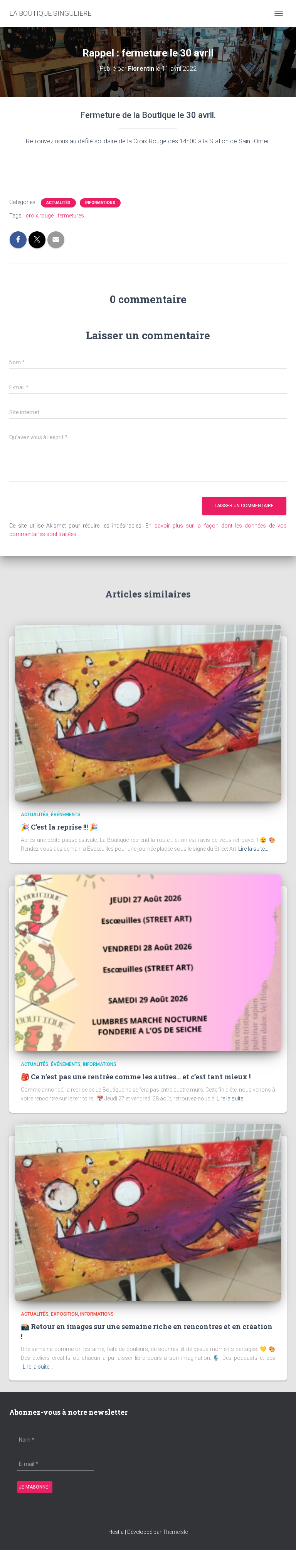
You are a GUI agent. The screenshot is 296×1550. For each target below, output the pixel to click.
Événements (66, 814)
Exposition (64, 1314)
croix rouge (40, 215)
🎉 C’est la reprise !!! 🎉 (59, 826)
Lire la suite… (253, 849)
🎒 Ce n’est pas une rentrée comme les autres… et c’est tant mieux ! (136, 1076)
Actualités (58, 203)
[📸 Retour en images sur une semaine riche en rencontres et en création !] (148, 1212)
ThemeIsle (175, 1532)
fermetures (70, 215)
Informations (100, 203)
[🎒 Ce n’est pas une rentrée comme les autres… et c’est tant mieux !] (148, 962)
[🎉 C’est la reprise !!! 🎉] (148, 713)
